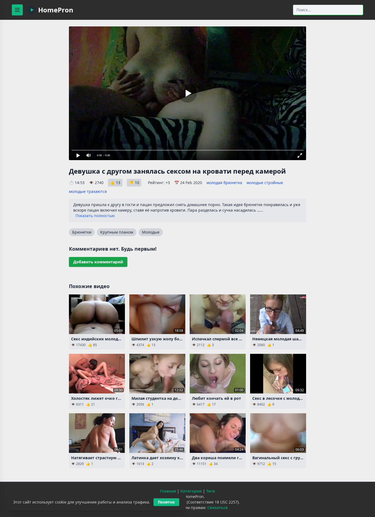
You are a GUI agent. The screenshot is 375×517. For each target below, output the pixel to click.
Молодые (150, 232)
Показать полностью (95, 215)
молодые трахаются (88, 191)
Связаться (217, 507)
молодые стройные (265, 182)
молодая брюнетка (224, 182)
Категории (191, 491)
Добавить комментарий (98, 261)
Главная (168, 491)
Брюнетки (81, 232)
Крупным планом (116, 232)
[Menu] (17, 9)
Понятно (166, 502)
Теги (210, 491)
